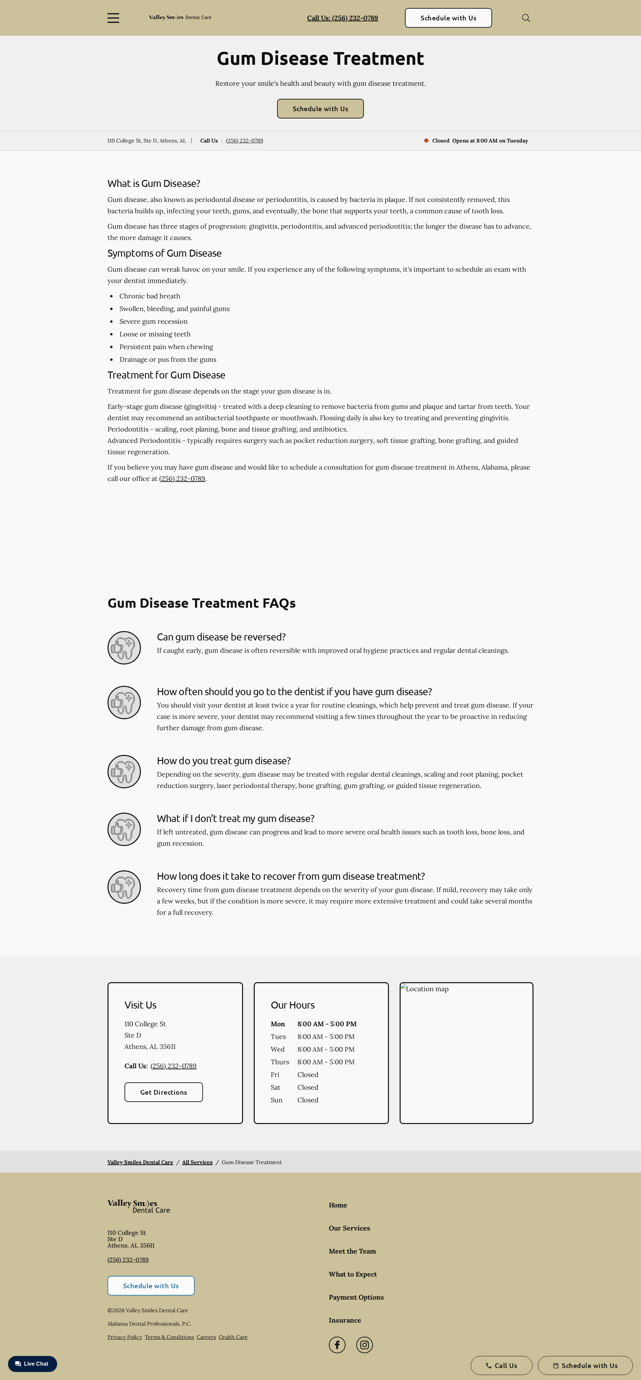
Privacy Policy (125, 1337)
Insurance (345, 1320)
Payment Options (356, 1297)
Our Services (349, 1228)
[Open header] (115, 18)
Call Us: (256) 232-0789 (342, 18)
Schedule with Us (448, 17)
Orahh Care (233, 1337)
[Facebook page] (337, 1345)
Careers (206, 1337)
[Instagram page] (364, 1345)
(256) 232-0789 (244, 140)
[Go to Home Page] (180, 18)
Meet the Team (352, 1251)
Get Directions (163, 1092)
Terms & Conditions (169, 1337)
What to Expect (353, 1274)
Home (338, 1205)
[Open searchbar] (526, 18)
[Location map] (466, 1053)
